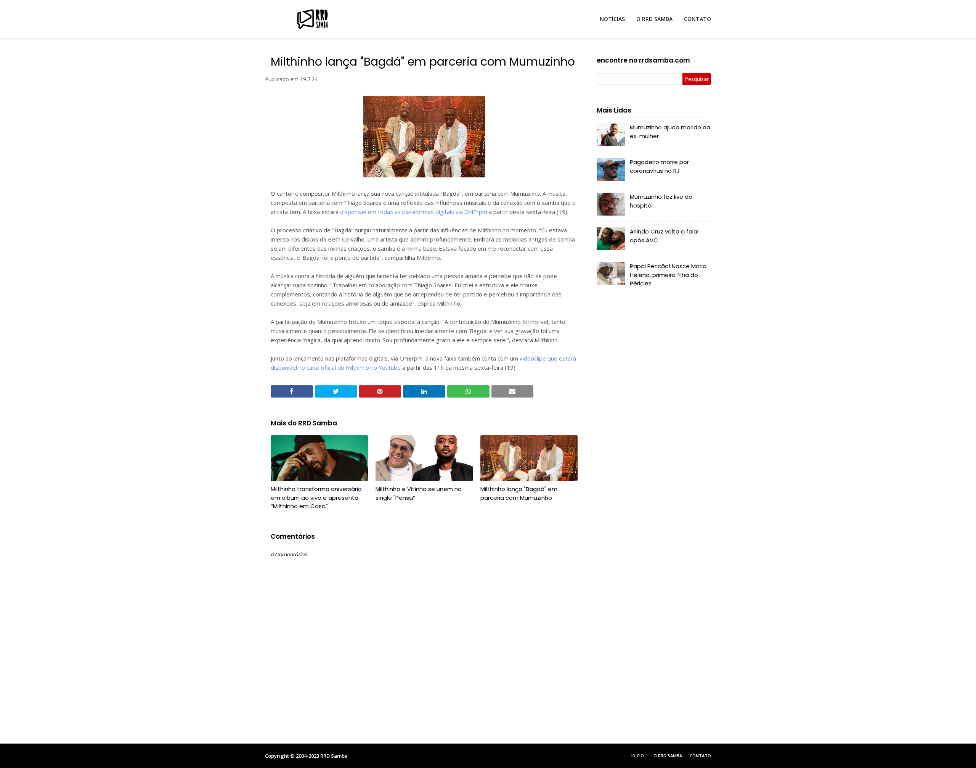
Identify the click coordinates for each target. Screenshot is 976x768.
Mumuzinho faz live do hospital (661, 201)
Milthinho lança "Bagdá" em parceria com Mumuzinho (518, 493)
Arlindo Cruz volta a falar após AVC (664, 235)
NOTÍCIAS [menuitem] (612, 19)
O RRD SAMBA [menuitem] (654, 19)
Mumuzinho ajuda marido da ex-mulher (670, 131)
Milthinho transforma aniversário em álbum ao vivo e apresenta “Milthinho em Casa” (316, 497)
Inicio (637, 755)
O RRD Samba (667, 755)
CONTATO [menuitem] (697, 19)
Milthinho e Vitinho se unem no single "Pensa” (419, 493)
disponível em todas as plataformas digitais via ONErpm (413, 212)
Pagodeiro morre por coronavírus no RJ (659, 166)
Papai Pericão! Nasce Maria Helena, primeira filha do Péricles (668, 274)
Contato (700, 755)
